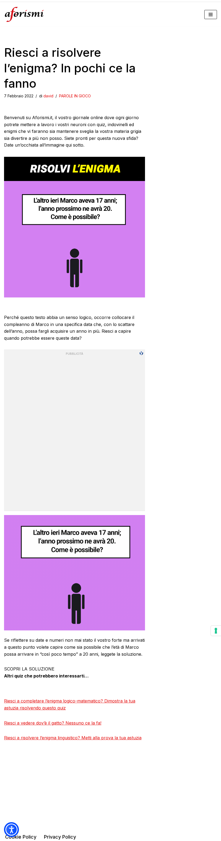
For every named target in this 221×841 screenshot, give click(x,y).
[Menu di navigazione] (210, 14)
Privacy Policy (60, 837)
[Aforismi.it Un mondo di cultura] (24, 14)
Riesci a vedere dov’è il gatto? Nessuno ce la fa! (52, 723)
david (48, 96)
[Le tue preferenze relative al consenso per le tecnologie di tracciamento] (216, 631)
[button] (11, 830)
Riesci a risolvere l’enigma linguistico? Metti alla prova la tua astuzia (72, 737)
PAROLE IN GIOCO (75, 96)
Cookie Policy (20, 837)
